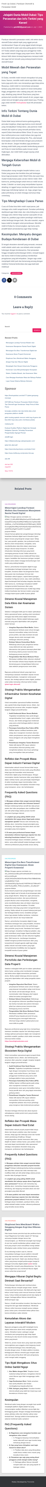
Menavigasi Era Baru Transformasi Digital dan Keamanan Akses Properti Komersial (22, 865)
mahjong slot (9, 424)
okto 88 (7, 459)
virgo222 (8, 467)
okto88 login (9, 437)
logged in (13, 314)
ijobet (30, 1264)
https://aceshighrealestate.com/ (16, 1041)
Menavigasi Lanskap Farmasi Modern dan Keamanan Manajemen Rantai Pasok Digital (23, 510)
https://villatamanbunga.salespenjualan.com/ (20, 441)
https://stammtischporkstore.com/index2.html (20, 449)
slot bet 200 (9, 464)
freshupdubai (21, 103)
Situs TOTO (9, 471)
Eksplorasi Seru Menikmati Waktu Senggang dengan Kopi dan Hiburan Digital (23, 1227)
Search (7, 326)
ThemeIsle (30, 1482)
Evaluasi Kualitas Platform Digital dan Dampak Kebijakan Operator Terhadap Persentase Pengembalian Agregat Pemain (20, 430)
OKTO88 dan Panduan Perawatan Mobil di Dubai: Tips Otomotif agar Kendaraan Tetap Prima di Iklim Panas (22, 404)
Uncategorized (16, 273)
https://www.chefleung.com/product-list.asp (19, 453)
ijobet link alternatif (11, 445)
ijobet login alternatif (12, 684)
